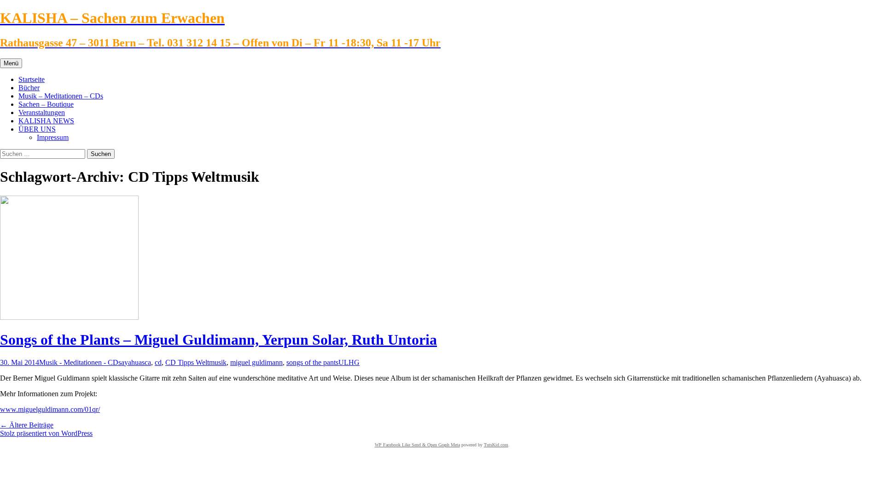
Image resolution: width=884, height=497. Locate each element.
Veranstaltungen (41, 112)
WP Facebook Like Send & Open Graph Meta (417, 444)
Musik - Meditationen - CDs (80, 362)
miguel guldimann (256, 362)
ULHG (349, 362)
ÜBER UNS (37, 129)
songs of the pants (312, 362)
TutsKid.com (496, 444)
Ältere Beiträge (26, 425)
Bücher (29, 88)
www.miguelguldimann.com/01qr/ (50, 409)
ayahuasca (136, 362)
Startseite (31, 79)
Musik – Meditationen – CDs (60, 96)
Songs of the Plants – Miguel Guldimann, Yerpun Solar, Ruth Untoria (218, 339)
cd (158, 362)
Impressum (53, 137)
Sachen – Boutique (46, 104)
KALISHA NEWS (46, 121)
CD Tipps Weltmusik (196, 362)
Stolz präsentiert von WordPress (46, 433)
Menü (11, 63)
